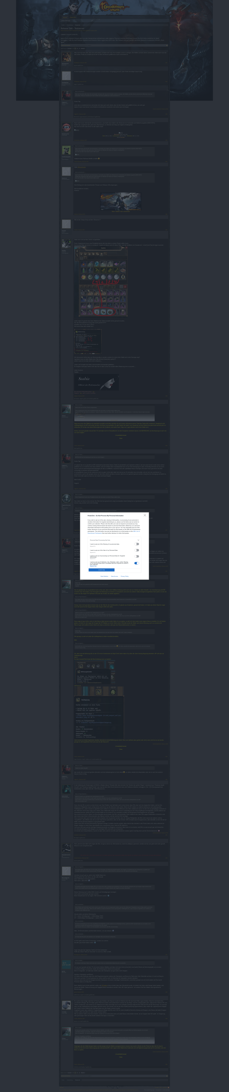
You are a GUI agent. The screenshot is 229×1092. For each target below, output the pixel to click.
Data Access (114, 576)
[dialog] (114, 546)
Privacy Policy (125, 576)
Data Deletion (104, 576)
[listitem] (114, 540)
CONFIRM (101, 570)
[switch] (136, 544)
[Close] (145, 516)
